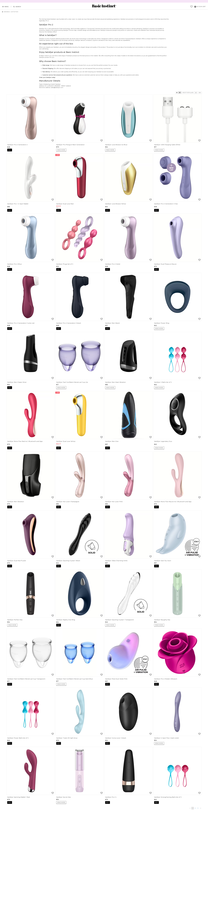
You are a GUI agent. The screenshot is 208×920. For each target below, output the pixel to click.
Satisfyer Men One (111, 441)
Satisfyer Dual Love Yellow (65, 441)
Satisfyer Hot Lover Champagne (67, 501)
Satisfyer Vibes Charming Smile (116, 560)
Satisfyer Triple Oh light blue (66, 738)
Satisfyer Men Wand (112, 323)
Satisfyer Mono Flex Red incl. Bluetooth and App (25, 441)
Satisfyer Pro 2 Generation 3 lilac (166, 204)
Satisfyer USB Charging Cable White (167, 144)
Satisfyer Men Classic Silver (17, 382)
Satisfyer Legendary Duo (163, 441)
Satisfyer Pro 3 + (111, 797)
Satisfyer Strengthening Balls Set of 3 (168, 797)
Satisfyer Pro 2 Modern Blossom (165, 679)
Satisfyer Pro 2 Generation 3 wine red (20, 323)
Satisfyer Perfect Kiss (14, 620)
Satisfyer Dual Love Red (65, 204)
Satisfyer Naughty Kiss (162, 620)
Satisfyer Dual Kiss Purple (16, 560)
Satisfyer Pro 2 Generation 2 (17, 144)
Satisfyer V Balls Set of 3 (163, 382)
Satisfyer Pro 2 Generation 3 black (68, 323)
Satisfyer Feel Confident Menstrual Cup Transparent (26, 679)
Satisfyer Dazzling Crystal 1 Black (68, 560)
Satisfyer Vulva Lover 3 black (115, 738)
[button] (191, 6)
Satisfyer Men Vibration (15, 501)
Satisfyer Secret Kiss (63, 797)
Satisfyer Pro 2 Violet (112, 264)
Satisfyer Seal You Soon (162, 560)
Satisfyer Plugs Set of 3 (64, 264)
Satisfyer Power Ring (161, 323)
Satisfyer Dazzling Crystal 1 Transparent (119, 620)
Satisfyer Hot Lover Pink (114, 501)
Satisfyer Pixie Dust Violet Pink (116, 679)
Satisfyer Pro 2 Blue (14, 264)
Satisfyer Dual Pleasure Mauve (165, 264)
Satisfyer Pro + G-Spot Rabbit (17, 204)
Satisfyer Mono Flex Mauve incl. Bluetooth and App (172, 501)
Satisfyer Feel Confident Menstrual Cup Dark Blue (74, 679)
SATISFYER (14, 12)
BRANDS (7, 12)
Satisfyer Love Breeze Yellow (115, 204)
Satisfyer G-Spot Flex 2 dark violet (166, 738)
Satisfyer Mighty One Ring (65, 620)
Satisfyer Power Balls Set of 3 (18, 738)
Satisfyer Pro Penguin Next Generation (70, 144)
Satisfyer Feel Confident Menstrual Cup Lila (72, 382)
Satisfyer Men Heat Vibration (115, 382)
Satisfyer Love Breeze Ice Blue (116, 144)
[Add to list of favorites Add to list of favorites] (30, 118)
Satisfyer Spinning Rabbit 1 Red (18, 797)
